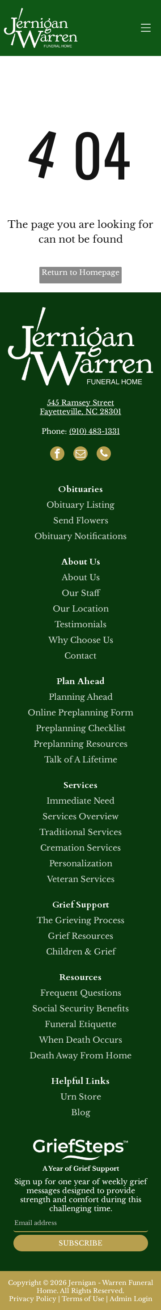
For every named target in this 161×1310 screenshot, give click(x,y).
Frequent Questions (80, 993)
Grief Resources (80, 936)
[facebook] (57, 454)
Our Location (81, 609)
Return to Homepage (80, 272)
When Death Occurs (80, 1040)
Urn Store (80, 1097)
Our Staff (81, 593)
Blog (80, 1112)
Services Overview (80, 817)
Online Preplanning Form (80, 713)
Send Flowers (80, 521)
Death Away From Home (80, 1056)
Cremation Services (80, 848)
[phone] (104, 454)
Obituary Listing (80, 505)
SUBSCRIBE (80, 1243)
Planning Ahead (81, 697)
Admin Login (131, 1299)
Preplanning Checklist (81, 728)
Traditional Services (80, 832)
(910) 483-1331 (94, 431)
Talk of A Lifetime (80, 760)
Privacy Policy (32, 1299)
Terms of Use (83, 1299)
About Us (81, 577)
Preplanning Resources (80, 744)
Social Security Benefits (80, 1009)
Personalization (80, 864)
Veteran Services (80, 879)
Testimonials (80, 624)
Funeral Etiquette (80, 1024)
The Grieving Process (80, 920)
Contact (80, 656)
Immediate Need (80, 801)
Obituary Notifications (80, 536)
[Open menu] (146, 28)
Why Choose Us (80, 640)
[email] (80, 454)
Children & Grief (80, 952)
